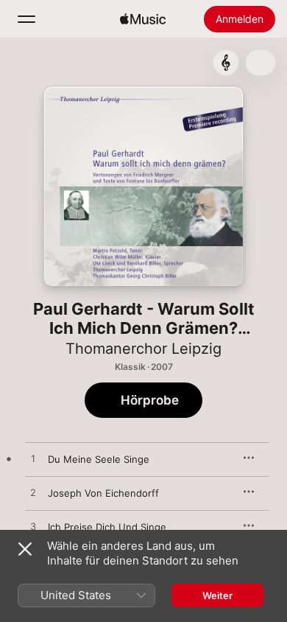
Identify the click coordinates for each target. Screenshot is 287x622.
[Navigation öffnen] (26, 19)
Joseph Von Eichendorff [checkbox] (103, 493)
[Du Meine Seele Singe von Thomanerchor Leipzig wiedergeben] (33, 459)
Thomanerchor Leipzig (143, 348)
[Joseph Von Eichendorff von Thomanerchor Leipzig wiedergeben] (33, 493)
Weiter (217, 595)
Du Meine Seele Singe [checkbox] (98, 459)
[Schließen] (25, 549)
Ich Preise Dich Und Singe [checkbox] (107, 527)
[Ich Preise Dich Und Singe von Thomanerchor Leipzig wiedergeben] (33, 527)
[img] (143, 19)
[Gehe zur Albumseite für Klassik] (226, 62)
